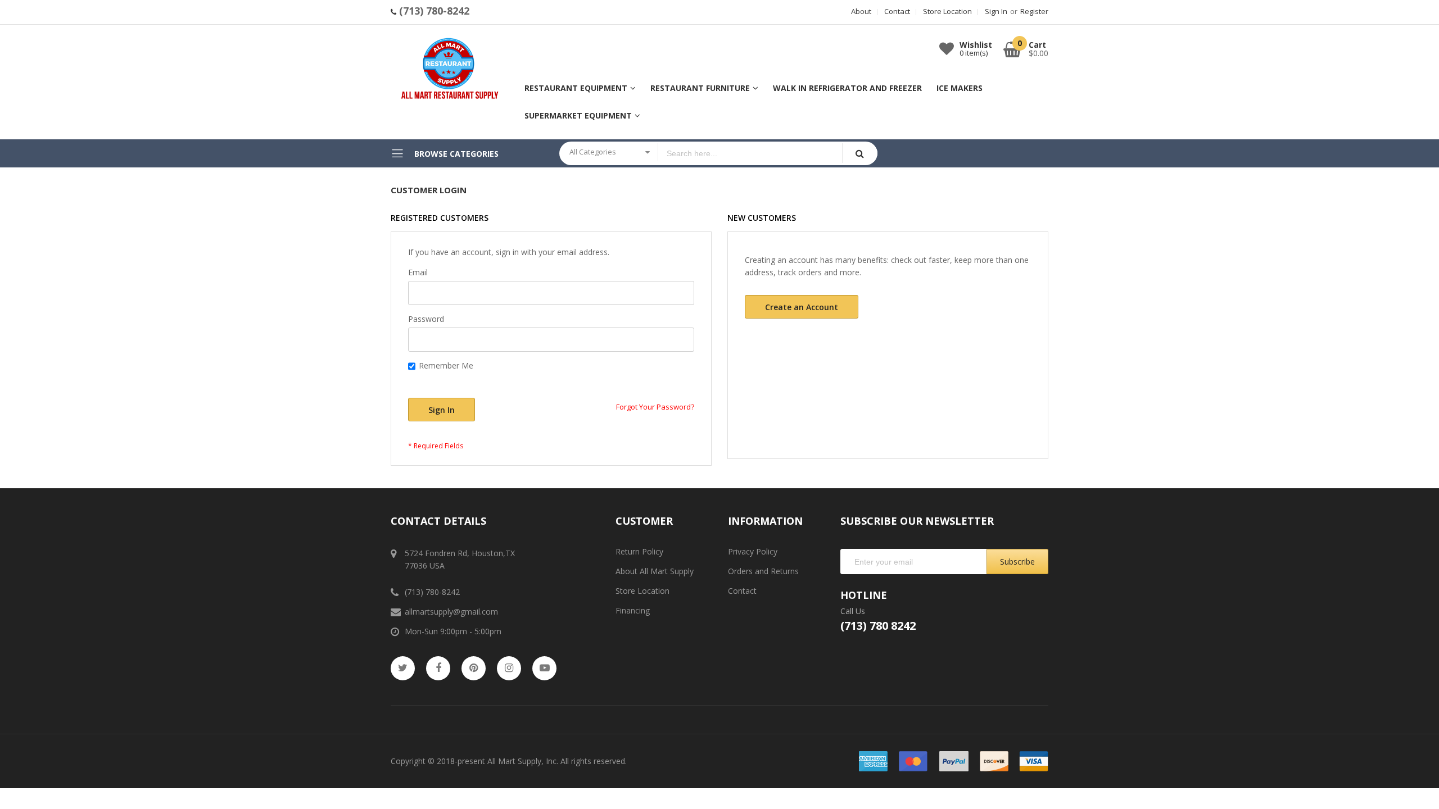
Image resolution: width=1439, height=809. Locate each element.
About (861, 11)
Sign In (996, 11)
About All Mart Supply (655, 571)
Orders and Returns (763, 571)
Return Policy (639, 551)
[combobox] (750, 153)
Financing (633, 610)
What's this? (426, 378)
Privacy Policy (752, 551)
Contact (897, 11)
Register (1034, 11)
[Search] (859, 153)
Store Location (947, 11)
